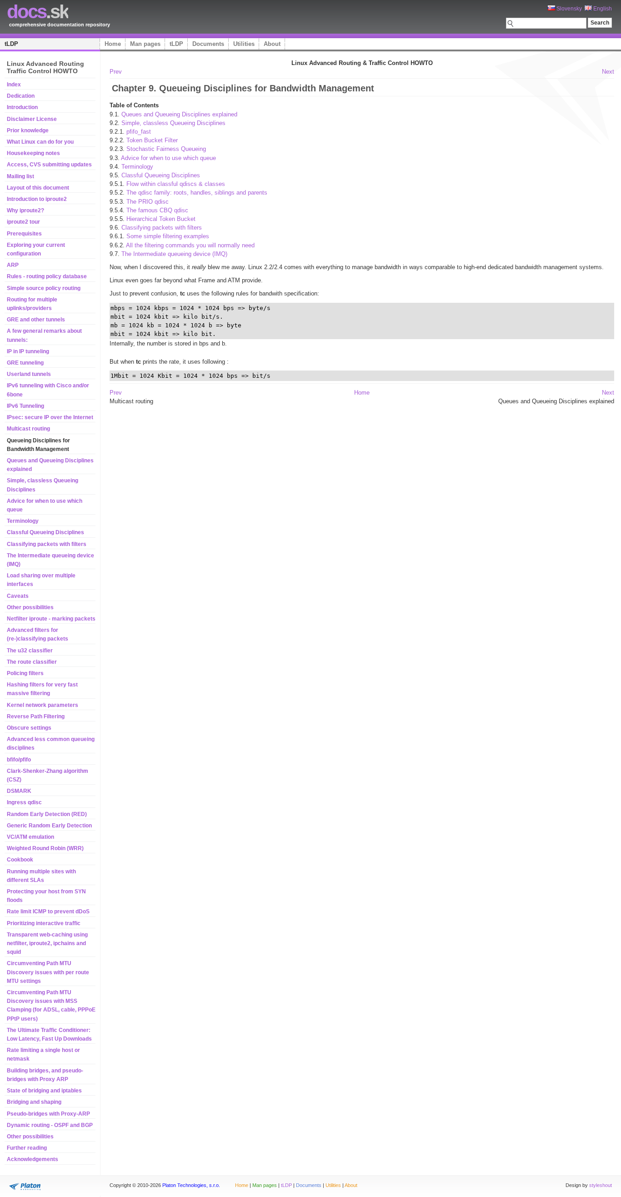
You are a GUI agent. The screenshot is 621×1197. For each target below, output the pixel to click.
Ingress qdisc (24, 802)
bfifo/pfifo (19, 759)
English (602, 8)
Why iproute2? (25, 210)
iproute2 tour (23, 222)
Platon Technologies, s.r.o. (191, 1185)
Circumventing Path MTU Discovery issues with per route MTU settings (48, 972)
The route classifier (32, 662)
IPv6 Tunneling (25, 406)
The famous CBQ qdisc (157, 210)
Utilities (244, 43)
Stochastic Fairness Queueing (166, 148)
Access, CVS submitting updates (49, 164)
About (272, 43)
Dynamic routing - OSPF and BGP (50, 1125)
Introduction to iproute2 (37, 199)
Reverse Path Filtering (36, 716)
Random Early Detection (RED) (47, 814)
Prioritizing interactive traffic (43, 923)
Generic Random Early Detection (49, 825)
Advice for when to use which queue (168, 158)
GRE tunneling (25, 363)
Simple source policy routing (43, 288)
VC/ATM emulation (30, 837)
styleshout (600, 1185)
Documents (208, 43)
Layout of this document (38, 187)
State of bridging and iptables (44, 1090)
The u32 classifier (30, 650)
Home (113, 43)
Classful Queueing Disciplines (45, 532)
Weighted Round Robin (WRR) (45, 848)
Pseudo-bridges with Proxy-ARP (48, 1114)
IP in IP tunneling (28, 351)
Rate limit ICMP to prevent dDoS (48, 911)
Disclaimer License (32, 119)
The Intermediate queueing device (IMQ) (174, 253)
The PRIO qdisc (147, 201)
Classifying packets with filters (46, 544)
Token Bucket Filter (152, 140)
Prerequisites (24, 233)
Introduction (22, 107)
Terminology (23, 521)
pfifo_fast (138, 131)
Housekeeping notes (33, 153)
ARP (13, 265)
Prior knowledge (28, 130)
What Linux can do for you (40, 142)
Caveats (18, 596)
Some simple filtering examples (167, 236)
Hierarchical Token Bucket (160, 218)
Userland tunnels (29, 374)
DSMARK (19, 791)
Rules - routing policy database (47, 276)
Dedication (21, 96)
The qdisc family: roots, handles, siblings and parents (196, 192)
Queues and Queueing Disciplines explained (179, 114)
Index (14, 84)
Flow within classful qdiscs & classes (175, 183)
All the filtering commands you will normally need (190, 245)
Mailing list (20, 176)
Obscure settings (29, 728)
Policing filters (25, 673)
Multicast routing (28, 428)
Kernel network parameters (42, 705)
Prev (116, 71)
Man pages (145, 43)
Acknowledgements (32, 1159)
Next (608, 71)
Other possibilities (30, 607)
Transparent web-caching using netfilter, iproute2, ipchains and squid (47, 943)
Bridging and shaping (34, 1102)
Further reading (27, 1148)
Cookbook (20, 859)
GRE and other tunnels (36, 319)
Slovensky (568, 8)
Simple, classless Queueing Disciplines (173, 123)
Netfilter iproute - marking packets (51, 618)
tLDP (11, 43)
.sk (37, 11)
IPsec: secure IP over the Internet (50, 417)
